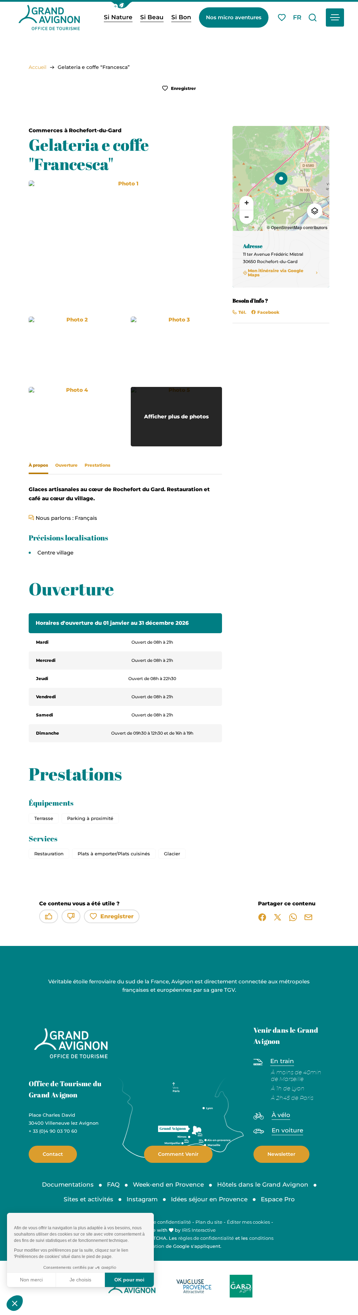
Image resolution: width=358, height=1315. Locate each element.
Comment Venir (178, 1154)
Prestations (97, 465)
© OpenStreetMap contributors (297, 227)
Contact (53, 1154)
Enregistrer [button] (183, 88)
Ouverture (66, 465)
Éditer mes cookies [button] (248, 1222)
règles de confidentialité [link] (206, 1238)
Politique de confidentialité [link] (159, 1222)
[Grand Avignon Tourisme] (49, 17)
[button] (121, 5)
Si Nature (118, 17)
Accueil (37, 67)
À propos (38, 465)
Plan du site (208, 1222)
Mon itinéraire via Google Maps (275, 273)
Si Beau (152, 17)
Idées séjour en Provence (209, 1199)
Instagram (142, 1199)
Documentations (68, 1184)
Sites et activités (88, 1199)
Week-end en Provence (168, 1184)
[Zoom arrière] (246, 217)
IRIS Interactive (199, 1230)
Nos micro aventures (234, 17)
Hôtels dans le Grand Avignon (262, 1184)
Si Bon (181, 17)
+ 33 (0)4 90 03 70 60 (53, 1131)
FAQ (113, 1184)
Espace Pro (278, 1199)
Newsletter (281, 1154)
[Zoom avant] (246, 203)
